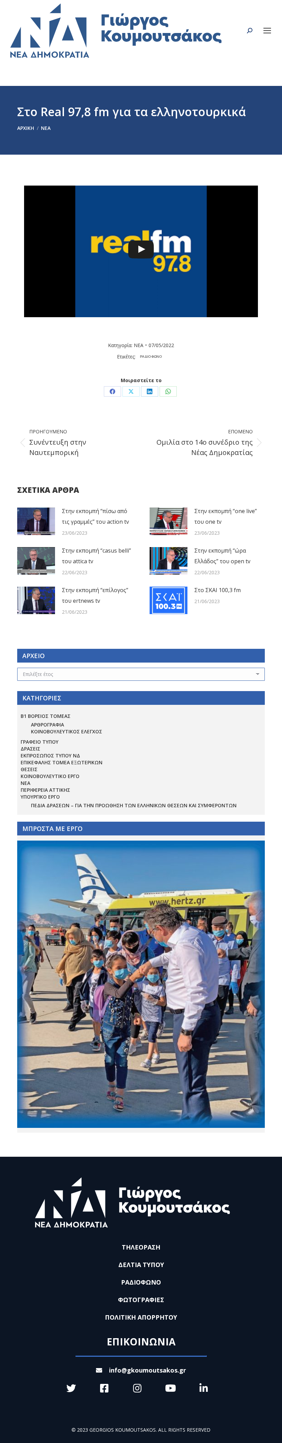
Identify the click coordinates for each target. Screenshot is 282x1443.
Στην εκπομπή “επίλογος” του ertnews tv (95, 595)
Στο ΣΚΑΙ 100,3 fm (217, 590)
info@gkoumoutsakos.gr (147, 1370)
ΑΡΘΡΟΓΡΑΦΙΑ (47, 724)
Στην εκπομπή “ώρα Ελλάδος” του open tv (222, 556)
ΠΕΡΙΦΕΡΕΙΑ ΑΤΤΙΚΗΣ (45, 789)
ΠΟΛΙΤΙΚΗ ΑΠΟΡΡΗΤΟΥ (141, 1317)
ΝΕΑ (138, 345)
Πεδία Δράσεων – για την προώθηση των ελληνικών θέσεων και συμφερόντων (134, 805)
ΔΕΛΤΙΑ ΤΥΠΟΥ (141, 1265)
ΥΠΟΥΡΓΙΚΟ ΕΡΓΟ (40, 796)
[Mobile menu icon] (267, 30)
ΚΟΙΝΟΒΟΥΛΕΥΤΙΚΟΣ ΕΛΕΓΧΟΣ (66, 731)
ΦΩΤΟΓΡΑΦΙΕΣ (141, 1300)
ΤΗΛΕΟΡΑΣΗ (141, 1247)
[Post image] (36, 521)
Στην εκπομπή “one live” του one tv (225, 516)
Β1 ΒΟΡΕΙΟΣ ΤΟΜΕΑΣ (45, 716)
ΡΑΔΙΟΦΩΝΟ (151, 356)
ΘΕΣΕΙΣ (29, 769)
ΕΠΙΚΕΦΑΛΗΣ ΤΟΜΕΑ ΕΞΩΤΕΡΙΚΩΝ (61, 762)
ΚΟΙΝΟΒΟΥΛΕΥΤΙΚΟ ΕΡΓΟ (50, 776)
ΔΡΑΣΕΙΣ (30, 748)
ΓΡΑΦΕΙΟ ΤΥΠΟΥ (39, 741)
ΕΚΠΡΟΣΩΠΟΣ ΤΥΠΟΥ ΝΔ (50, 755)
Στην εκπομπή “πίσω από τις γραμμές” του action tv (95, 516)
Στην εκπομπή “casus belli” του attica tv (96, 556)
